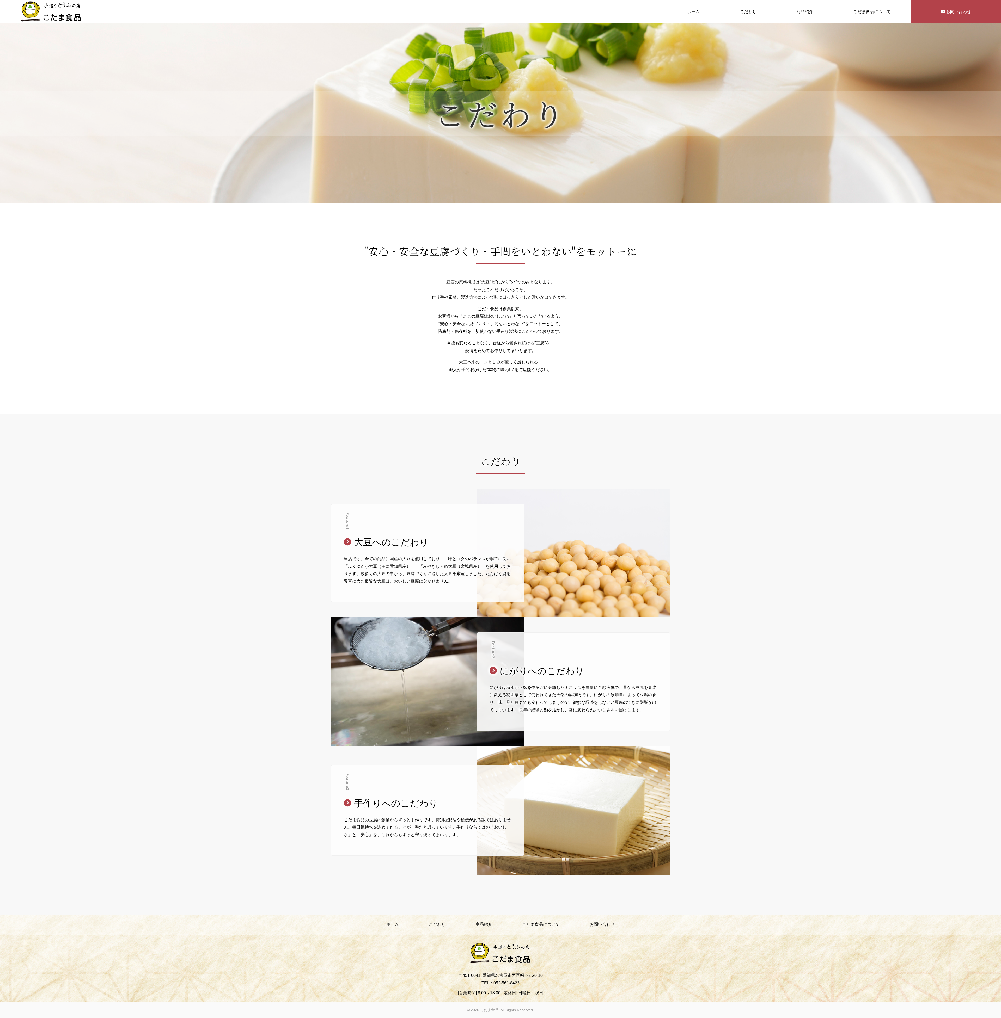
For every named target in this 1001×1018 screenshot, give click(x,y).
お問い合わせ (958, 11)
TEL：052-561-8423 (500, 983)
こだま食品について (872, 11)
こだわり (748, 11)
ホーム (693, 11)
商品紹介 (804, 11)
